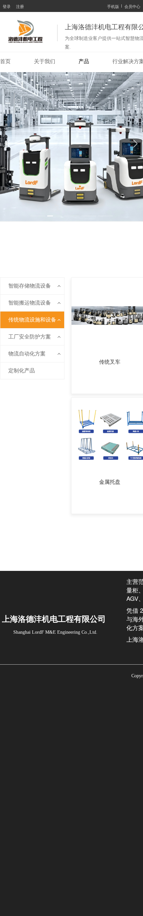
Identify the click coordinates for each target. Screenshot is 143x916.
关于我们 (44, 61)
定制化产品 (21, 370)
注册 (20, 6)
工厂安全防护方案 (29, 336)
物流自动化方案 (27, 353)
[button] (37, 215)
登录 (7, 6)
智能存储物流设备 (29, 286)
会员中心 (132, 6)
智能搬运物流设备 (29, 303)
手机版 (113, 6)
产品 (83, 61)
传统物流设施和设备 (32, 320)
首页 (5, 61)
